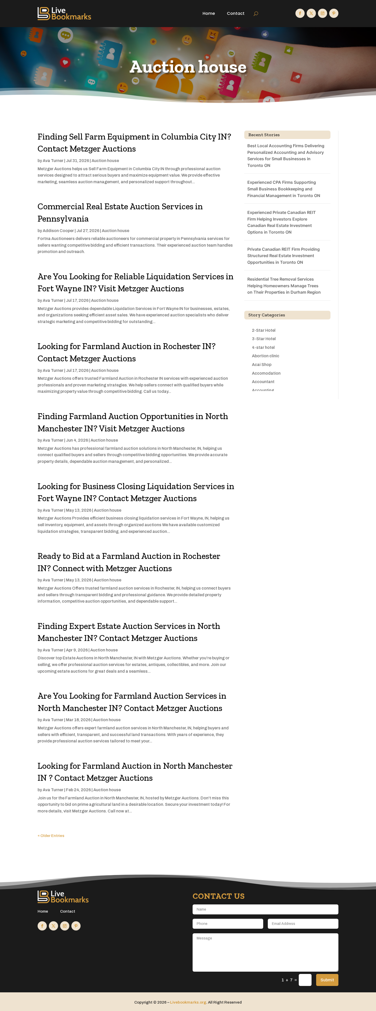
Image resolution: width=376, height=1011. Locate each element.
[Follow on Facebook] (300, 13)
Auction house (105, 160)
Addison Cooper (58, 230)
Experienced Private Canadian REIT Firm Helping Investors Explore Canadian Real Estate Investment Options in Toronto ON (281, 222)
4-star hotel (263, 347)
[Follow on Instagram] (322, 13)
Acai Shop (261, 364)
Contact (236, 13)
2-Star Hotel (263, 330)
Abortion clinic (265, 356)
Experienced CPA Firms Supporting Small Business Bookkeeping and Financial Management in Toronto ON (283, 189)
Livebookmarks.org (188, 1002)
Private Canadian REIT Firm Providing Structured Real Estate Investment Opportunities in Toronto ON (283, 256)
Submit (327, 980)
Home (209, 13)
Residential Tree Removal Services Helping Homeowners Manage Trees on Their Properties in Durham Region (284, 286)
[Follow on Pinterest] (333, 13)
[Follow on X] (311, 13)
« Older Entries (51, 836)
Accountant (263, 382)
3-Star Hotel (264, 339)
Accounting (263, 390)
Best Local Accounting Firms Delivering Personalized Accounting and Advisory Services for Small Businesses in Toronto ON (285, 155)
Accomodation (266, 373)
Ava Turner (53, 160)
